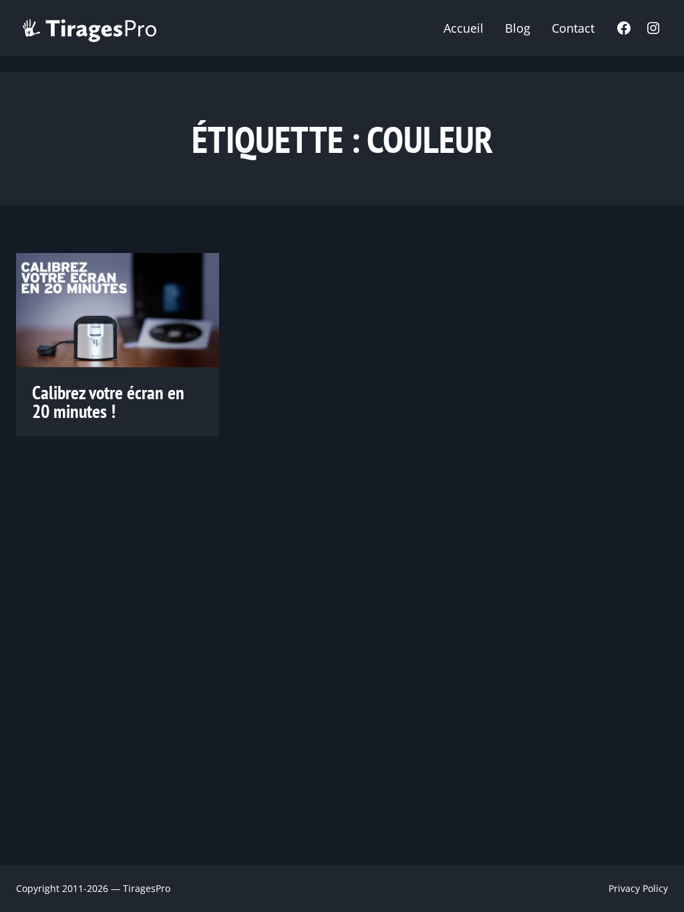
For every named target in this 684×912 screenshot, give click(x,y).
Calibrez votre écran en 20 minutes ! (108, 402)
